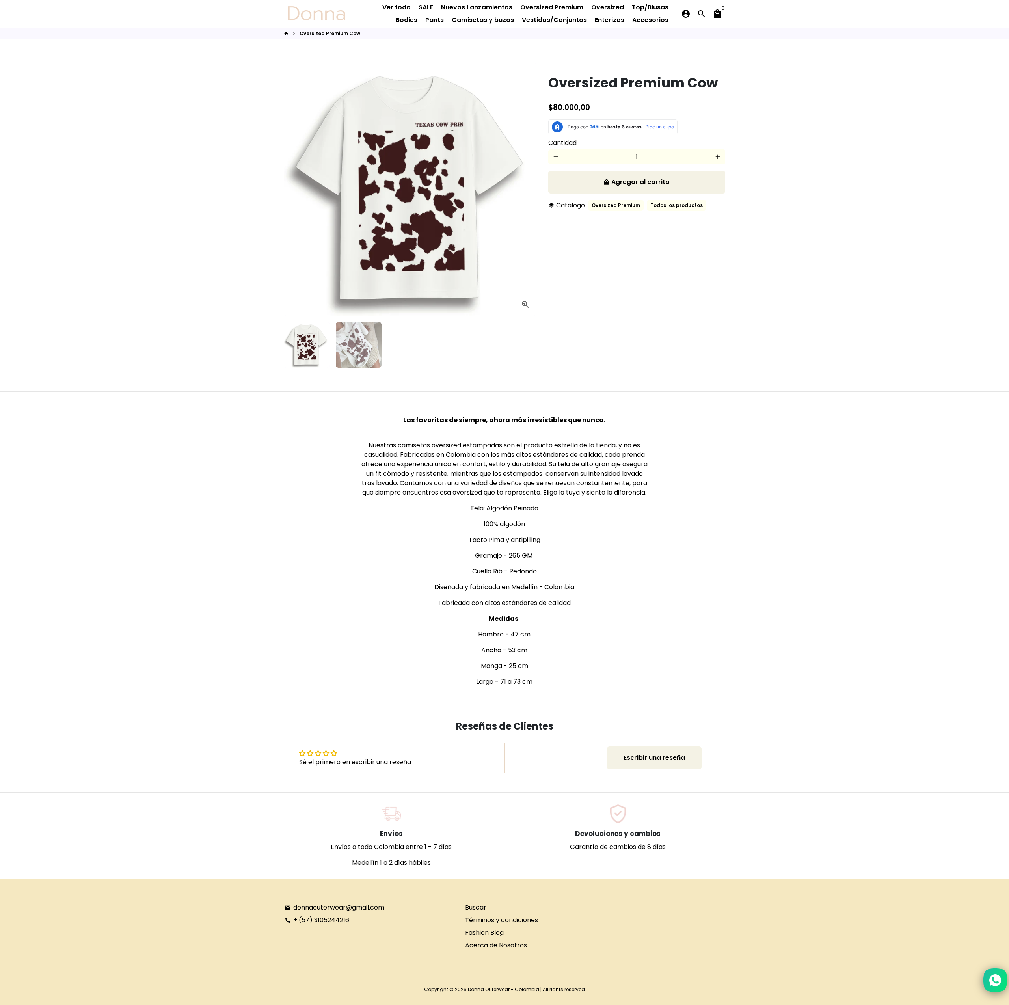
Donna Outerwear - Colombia (503, 989)
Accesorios (650, 19)
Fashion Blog (484, 932)
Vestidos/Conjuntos (554, 19)
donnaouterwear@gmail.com (334, 907)
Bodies (406, 19)
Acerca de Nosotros (496, 945)
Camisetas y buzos (483, 19)
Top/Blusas (650, 7)
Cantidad (562, 142)
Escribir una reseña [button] (654, 757)
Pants (434, 19)
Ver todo (396, 7)
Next (525, 189)
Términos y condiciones (501, 920)
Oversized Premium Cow (330, 33)
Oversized (607, 7)
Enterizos (609, 19)
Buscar (475, 907)
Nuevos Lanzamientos (476, 7)
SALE (426, 7)
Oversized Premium (551, 7)
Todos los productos (676, 205)
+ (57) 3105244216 (317, 920)
